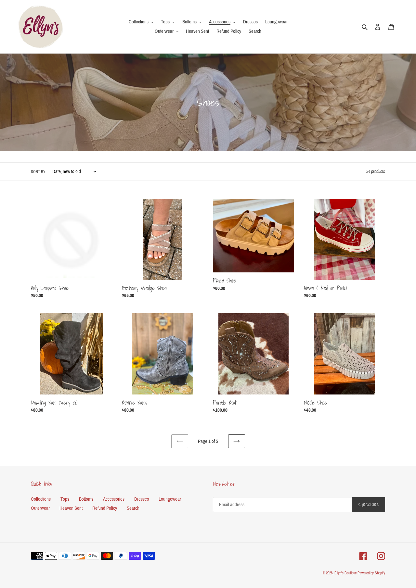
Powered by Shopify (371, 573)
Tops (64, 499)
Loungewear (170, 499)
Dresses (141, 499)
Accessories (113, 499)
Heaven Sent (71, 508)
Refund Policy (104, 508)
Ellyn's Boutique (345, 573)
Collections (41, 499)
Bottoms (86, 499)
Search (133, 508)
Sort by (38, 171)
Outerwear (40, 508)
